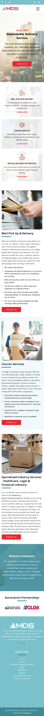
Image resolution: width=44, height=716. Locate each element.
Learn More (22, 112)
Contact (22, 673)
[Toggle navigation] (38, 9)
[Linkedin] (9, 2)
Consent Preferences (22, 678)
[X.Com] (21, 643)
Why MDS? (22, 670)
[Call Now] (35, 2)
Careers (22, 661)
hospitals (18, 380)
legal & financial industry (12, 498)
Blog (22, 667)
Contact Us (22, 64)
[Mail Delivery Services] (10, 9)
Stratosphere (26, 713)
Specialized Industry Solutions (22, 664)
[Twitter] (6, 2)
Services (22, 659)
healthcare (16, 495)
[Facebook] (2, 2)
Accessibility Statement (22, 675)
